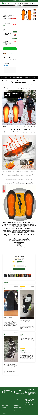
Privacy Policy (16, 405)
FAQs (14, 402)
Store (3, 403)
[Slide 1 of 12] (34, 9)
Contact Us (4, 407)
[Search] (31, 3)
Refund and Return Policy (18, 410)
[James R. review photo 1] (27, 304)
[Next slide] (31, 14)
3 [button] (19, 377)
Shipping (6, 67)
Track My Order (5, 405)
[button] (5, 9)
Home (3, 402)
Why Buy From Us (8, 72)
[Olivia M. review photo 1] (11, 303)
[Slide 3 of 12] (34, 16)
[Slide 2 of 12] (34, 13)
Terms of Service (17, 409)
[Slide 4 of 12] (34, 19)
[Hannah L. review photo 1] (11, 349)
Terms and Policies (33, 413)
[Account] (33, 3)
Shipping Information (17, 407)
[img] (6, 286)
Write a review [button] (19, 268)
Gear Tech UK (6, 413)
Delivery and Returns (8, 69)
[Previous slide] (21, 14)
